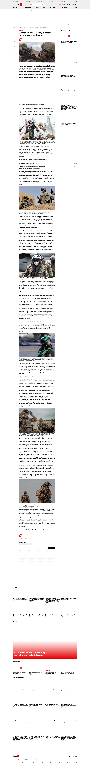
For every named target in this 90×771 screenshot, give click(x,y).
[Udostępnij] (14, 51)
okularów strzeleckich (23, 370)
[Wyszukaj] (42, 4)
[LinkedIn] (71, 756)
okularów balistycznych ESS (24, 111)
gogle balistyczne (31, 223)
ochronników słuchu (24, 513)
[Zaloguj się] (67, 4)
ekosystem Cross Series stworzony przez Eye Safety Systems (36, 451)
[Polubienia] (14, 41)
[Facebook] (67, 756)
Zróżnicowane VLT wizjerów (24, 394)
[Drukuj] (14, 46)
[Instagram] (76, 756)
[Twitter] (69, 756)
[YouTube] (74, 756)
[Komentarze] (14, 43)
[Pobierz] (14, 48)
